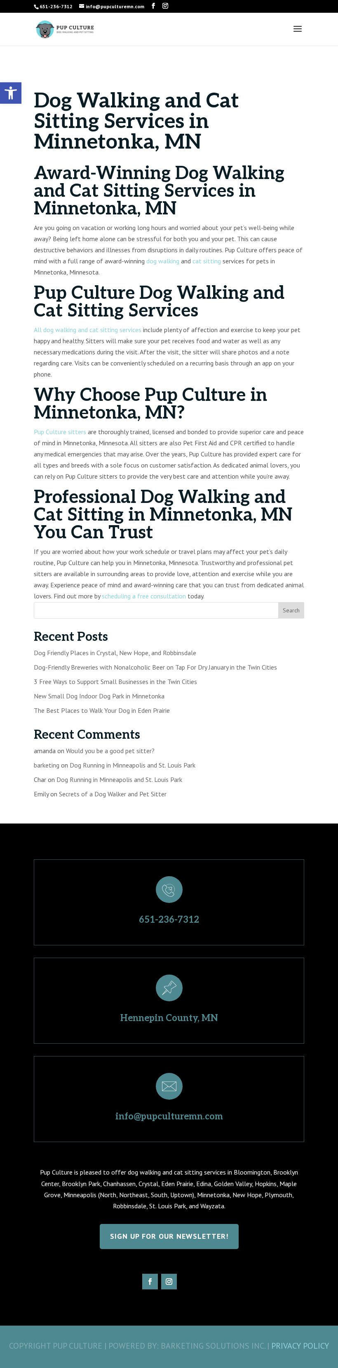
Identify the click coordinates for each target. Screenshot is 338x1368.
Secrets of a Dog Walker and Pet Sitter (113, 794)
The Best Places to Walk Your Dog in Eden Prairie (102, 710)
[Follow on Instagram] (169, 1281)
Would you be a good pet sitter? (110, 751)
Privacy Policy (300, 1345)
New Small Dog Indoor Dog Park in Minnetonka (99, 696)
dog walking (162, 261)
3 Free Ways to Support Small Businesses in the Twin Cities (115, 681)
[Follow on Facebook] (150, 1281)
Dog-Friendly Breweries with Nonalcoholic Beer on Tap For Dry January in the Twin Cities (155, 667)
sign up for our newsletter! (169, 1236)
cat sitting (206, 261)
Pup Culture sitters (60, 432)
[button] (10, 93)
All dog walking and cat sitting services (87, 330)
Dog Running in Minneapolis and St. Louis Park (132, 765)
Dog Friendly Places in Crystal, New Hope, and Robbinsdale (115, 653)
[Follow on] (188, 1281)
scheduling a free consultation (144, 596)
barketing (46, 765)
